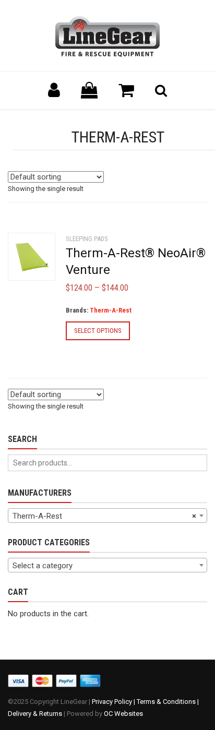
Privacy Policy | (114, 701)
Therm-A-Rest (111, 310)
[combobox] (107, 515)
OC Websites (123, 713)
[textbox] (107, 565)
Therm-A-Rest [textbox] (104, 516)
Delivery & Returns (35, 713)
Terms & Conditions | (168, 701)
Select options (98, 330)
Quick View (29, 260)
